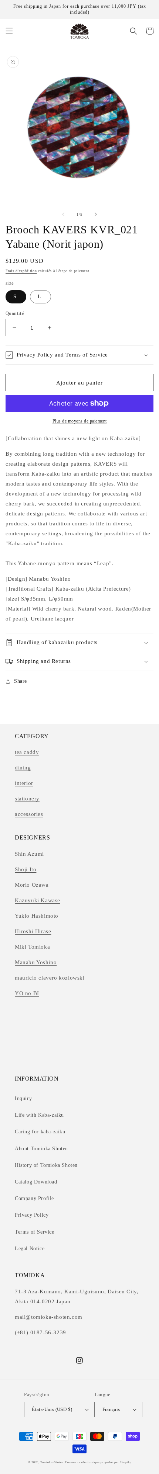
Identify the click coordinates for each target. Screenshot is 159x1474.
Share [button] (20, 681)
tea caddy (27, 752)
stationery (27, 799)
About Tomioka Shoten (41, 1148)
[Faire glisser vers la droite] (96, 214)
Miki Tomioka (32, 947)
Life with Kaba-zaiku (39, 1115)
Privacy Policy (31, 1215)
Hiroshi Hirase (33, 931)
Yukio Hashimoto (36, 916)
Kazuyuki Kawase (37, 900)
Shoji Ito (25, 869)
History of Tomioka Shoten (46, 1165)
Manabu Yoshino (36, 962)
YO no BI (27, 993)
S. (15, 296)
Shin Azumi (29, 854)
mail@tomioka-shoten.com (48, 1317)
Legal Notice (29, 1248)
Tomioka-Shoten (52, 1462)
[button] (9, 31)
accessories (29, 814)
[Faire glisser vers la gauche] (63, 214)
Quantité (15, 313)
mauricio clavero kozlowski (50, 978)
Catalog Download (36, 1182)
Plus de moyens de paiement (80, 421)
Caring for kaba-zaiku (40, 1131)
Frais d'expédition (21, 271)
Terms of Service (34, 1232)
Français (111, 1409)
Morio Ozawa (32, 885)
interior (24, 783)
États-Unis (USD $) (52, 1409)
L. (40, 296)
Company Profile (34, 1198)
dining (23, 768)
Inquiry (23, 1098)
